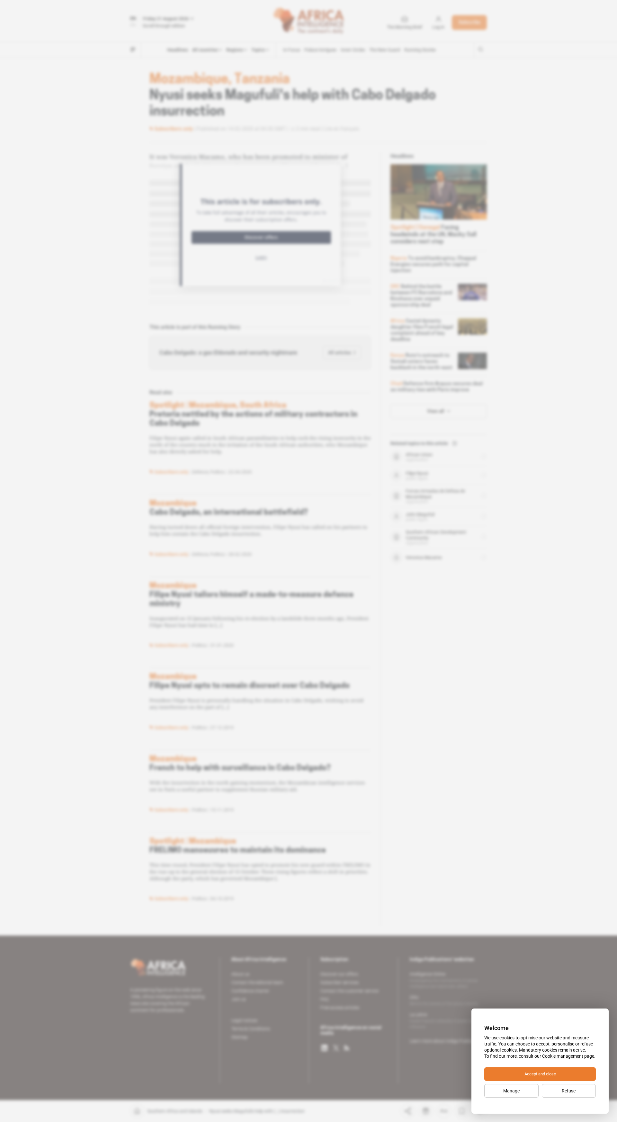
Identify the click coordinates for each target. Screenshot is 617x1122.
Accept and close (540, 1074)
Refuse (569, 1090)
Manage (511, 1090)
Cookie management (562, 1056)
